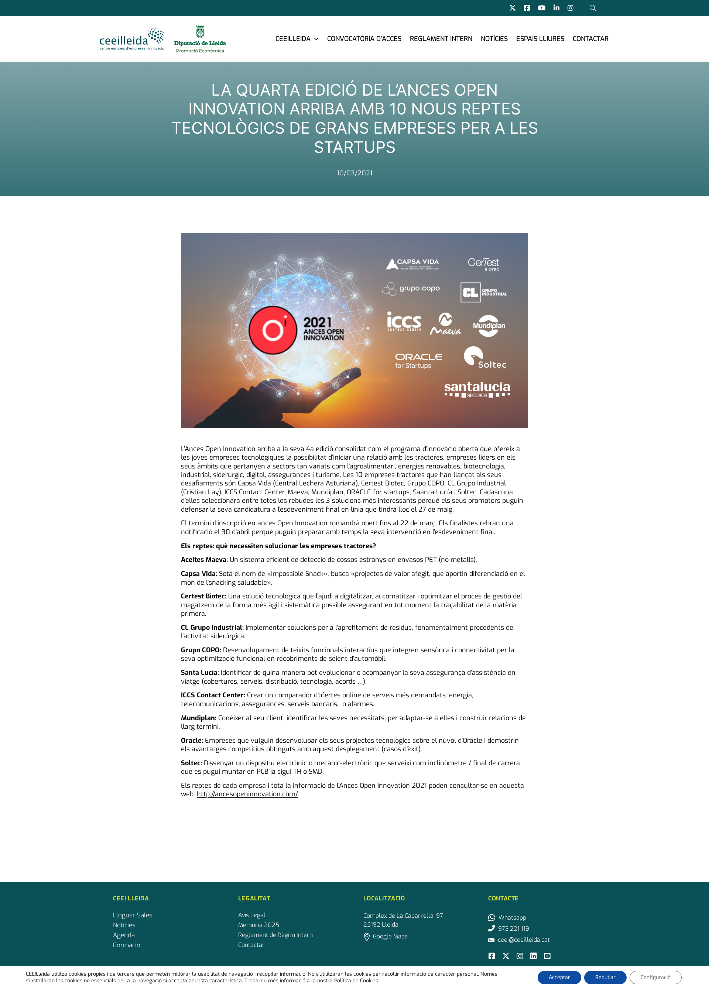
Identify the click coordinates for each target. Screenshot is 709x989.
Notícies (494, 38)
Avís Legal (252, 915)
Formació (126, 945)
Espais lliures (540, 38)
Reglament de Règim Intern (275, 935)
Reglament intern (441, 38)
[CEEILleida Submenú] (316, 38)
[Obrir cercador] (593, 8)
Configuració (656, 977)
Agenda (124, 935)
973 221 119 (513, 929)
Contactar (591, 38)
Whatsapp (512, 917)
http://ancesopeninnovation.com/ (247, 794)
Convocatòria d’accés (364, 38)
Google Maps (390, 936)
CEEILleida (293, 38)
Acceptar (559, 977)
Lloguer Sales (132, 915)
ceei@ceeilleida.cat (524, 940)
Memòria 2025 (258, 925)
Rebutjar (605, 977)
